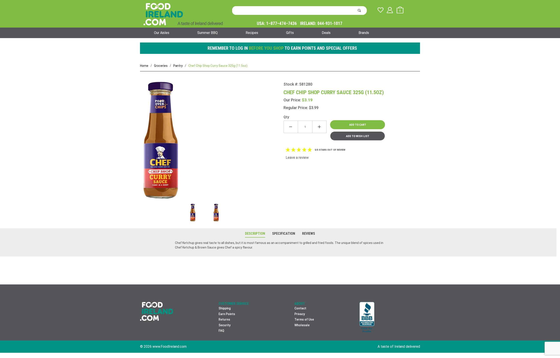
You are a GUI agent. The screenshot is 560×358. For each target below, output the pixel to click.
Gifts (290, 33)
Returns (224, 319)
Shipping (225, 308)
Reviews (308, 233)
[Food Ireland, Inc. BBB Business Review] (366, 318)
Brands (364, 33)
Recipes (252, 33)
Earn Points (227, 314)
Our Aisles (161, 33)
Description (255, 233)
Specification (283, 233)
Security (225, 325)
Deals (326, 33)
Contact (300, 308)
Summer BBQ (207, 33)
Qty (286, 117)
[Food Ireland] (183, 14)
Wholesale (302, 325)
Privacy (299, 314)
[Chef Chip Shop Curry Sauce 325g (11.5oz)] (212, 143)
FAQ (221, 330)
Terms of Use (304, 319)
